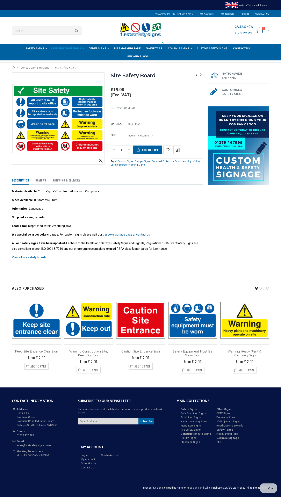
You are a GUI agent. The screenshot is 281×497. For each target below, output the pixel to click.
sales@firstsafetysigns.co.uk (34, 445)
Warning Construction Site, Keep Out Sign (88, 353)
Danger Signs (142, 161)
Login (245, 14)
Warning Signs (136, 164)
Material (116, 124)
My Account (207, 14)
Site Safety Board (133, 75)
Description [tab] (20, 180)
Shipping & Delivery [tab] (66, 180)
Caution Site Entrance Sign (140, 351)
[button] (256, 288)
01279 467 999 (243, 32)
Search (76, 31)
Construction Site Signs (35, 67)
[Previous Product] (196, 74)
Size (113, 135)
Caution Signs (125, 161)
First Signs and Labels (199, 487)
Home (13, 67)
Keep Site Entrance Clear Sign (36, 351)
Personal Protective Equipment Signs (173, 161)
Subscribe (146, 421)
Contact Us (262, 14)
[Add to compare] (177, 150)
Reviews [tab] (40, 180)
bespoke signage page (117, 234)
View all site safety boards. (29, 257)
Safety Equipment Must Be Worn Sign (192, 353)
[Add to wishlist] (167, 150)
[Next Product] (201, 74)
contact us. (143, 234)
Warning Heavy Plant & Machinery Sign (244, 353)
